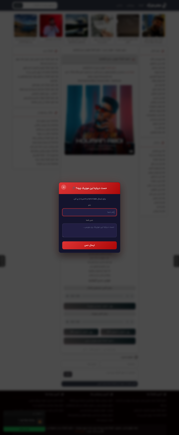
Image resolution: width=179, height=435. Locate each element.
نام (89, 205)
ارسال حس (89, 245)
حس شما (89, 220)
